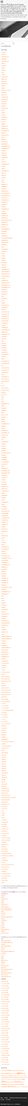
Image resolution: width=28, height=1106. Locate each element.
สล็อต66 (3, 759)
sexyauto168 (4, 509)
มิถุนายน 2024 (4, 1039)
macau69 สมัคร (5, 321)
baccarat (3, 121)
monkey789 (3, 336)
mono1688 (3, 339)
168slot (2, 63)
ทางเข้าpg (3, 712)
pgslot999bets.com (5, 424)
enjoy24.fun (3, 189)
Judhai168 (3, 267)
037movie (3, 52)
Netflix (2, 359)
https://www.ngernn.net (6, 976)
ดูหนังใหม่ (4, 697)
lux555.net (3, 309)
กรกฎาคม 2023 (5, 1064)
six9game (3, 527)
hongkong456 (4, 236)
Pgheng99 (3, 408)
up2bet (2, 627)
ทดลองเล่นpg (4, 699)
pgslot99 (3, 421)
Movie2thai (3, 347)
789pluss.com (4, 83)
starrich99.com (4, 560)
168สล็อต (3, 65)
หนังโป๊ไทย (4, 831)
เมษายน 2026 (4, 990)
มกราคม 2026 (4, 997)
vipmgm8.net (4, 645)
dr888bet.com (4, 184)
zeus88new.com (4, 661)
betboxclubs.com (5, 135)
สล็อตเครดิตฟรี (5, 791)
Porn (2, 439)
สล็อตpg (3, 779)
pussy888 (3, 455)
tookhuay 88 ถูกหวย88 (6, 587)
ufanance (3, 612)
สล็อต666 (3, 762)
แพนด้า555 (4, 878)
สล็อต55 (3, 757)
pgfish (15, 1073)
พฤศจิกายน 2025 (5, 1001)
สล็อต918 (3, 770)
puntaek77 (3, 450)
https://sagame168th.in (6, 946)
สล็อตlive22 (4, 777)
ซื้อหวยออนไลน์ (5, 679)
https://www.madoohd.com (7, 942)
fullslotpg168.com (5, 209)
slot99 (2, 901)
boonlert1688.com (5, 148)
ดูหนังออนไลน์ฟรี (5, 694)
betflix (2, 137)
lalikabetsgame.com (5, 285)
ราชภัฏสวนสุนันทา (6, 746)
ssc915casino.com (5, 556)
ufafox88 (3, 607)
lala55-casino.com (5, 283)
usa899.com (4, 629)
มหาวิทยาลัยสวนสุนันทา (7, 741)
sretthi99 (3, 551)
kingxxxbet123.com (5, 274)
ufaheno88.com (4, 609)
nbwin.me (3, 356)
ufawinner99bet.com (5, 623)
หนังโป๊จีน (3, 824)
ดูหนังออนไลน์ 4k (5, 692)
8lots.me (3, 86)
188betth (3, 70)
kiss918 (3, 278)
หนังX (2, 817)
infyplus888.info (4, 249)
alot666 (2, 112)
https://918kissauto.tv (6, 940)
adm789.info (4, 101)
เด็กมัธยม (3, 847)
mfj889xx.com (4, 332)
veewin (2, 634)
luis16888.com (4, 307)
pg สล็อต (3, 392)
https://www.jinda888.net (6, 910)
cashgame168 (4, 157)
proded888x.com (5, 441)
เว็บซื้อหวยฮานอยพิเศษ (7, 856)
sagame (3, 493)
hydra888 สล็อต (5, 242)
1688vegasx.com (5, 61)
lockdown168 (4, 298)
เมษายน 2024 (4, 1044)
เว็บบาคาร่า (19, 1086)
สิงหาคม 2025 (4, 1008)
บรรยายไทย (4, 717)
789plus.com (4, 79)
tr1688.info (3, 589)
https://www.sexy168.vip (6, 973)
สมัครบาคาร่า (5, 748)
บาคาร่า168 (4, 721)
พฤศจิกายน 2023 (5, 1055)
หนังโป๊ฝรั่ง (4, 826)
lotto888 (3, 303)
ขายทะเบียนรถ (5, 663)
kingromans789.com (5, 271)
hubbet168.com (4, 240)
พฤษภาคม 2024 (5, 1042)
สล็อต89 (3, 768)
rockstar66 (3, 482)
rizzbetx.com (4, 477)
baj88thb (3, 124)
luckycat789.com (5, 305)
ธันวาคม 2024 (4, 1026)
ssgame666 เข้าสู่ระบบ (6, 558)
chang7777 (3, 162)
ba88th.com (3, 119)
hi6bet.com (3, 233)
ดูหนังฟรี (3, 685)
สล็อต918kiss (4, 773)
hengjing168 (4, 231)
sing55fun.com (4, 522)
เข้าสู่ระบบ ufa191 (5, 838)
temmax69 (3, 574)
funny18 (3, 211)
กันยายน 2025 (4, 1006)
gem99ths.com (4, 215)
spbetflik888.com (5, 547)
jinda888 (3, 258)
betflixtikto (3, 139)
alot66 (2, 110)
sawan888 (3, 497)
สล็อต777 (3, 764)
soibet (2, 544)
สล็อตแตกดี (4, 802)
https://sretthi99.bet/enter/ (7, 238)
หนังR (2, 815)
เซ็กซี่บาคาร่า (4, 844)
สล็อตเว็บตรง (4, 793)
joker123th (3, 265)
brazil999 (3, 151)
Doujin (2, 180)
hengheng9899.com (5, 229)
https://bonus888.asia (6, 908)
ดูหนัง (2, 683)
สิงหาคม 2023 (4, 1062)
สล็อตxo (3, 782)
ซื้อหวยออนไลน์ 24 (6, 681)
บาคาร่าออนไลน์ (5, 723)
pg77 (2, 399)
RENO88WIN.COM (5, 471)
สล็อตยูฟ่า (3, 786)
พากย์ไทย (3, 732)
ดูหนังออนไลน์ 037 (6, 690)
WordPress (17, 1104)
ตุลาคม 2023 (4, 1057)
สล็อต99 (3, 775)
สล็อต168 (3, 755)
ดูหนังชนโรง (4, 971)
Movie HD (3, 343)
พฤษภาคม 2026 (5, 988)
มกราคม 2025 (4, 1024)
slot (2, 533)
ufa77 (2, 596)
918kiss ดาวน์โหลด (6, 90)
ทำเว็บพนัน (4, 715)
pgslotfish (3, 426)
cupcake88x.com (5, 171)
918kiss (3, 88)
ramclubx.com (4, 464)
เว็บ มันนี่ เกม (4, 851)
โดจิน (2, 882)
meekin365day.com (5, 330)
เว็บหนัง (3, 862)
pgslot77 (3, 419)
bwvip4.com (4, 153)
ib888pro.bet (4, 245)
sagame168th (4, 495)
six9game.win (4, 529)
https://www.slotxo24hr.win (7, 917)
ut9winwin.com (4, 632)
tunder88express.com (6, 591)
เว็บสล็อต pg (4, 860)
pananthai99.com (5, 377)
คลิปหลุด (3, 665)
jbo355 (2, 253)
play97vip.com (4, 435)
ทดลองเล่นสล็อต (5, 701)
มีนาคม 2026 (4, 992)
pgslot (2, 412)
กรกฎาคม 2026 (5, 983)
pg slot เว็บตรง (4, 388)
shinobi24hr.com (5, 520)
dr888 (2, 182)
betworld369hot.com (5, 146)
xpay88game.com (5, 656)
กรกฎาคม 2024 (5, 1037)
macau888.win (4, 323)
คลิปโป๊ (3, 668)
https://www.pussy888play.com (7, 951)
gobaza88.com (4, 222)
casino (2, 159)
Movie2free (3, 345)
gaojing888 (3, 213)
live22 (2, 296)
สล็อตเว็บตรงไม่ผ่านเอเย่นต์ (8, 797)
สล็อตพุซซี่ (4, 784)
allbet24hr (3, 106)
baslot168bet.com (5, 130)
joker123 (3, 260)
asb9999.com (4, 117)
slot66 (2, 902)
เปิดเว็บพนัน (4, 849)
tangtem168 (3, 569)
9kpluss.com (4, 95)
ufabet (2, 600)
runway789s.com (5, 491)
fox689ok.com (4, 202)
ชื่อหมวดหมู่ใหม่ (5, 676)
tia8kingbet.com (4, 580)
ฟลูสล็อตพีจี (4, 739)
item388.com (4, 251)
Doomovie (3, 177)
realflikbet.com (4, 468)
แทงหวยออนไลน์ (5, 876)
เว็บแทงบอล (4, 869)
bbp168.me (3, 133)
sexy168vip (3, 506)
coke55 (2, 168)
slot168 (2, 538)
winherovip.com (4, 650)
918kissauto (4, 92)
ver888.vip (3, 641)
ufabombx (3, 603)
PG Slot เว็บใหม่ (5, 390)
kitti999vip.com (4, 280)
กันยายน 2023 (4, 1060)
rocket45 (3, 480)
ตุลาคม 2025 (4, 1004)
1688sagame (4, 59)
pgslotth (3, 428)
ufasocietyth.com (5, 621)
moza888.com (4, 352)
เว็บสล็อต (3, 858)
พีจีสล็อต (3, 735)
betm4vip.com (4, 142)
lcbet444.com (4, 289)
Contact (6, 1098)
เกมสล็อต (3, 835)
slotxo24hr (3, 542)
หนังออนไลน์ (4, 822)
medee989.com (4, 327)
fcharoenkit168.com (5, 193)
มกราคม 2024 (4, 1051)
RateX (2, 466)
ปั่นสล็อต (3, 726)
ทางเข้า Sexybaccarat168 (7, 710)
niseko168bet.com (5, 361)
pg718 (2, 397)
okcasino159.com (5, 368)
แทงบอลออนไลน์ (5, 873)
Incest (2, 247)
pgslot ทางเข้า (4, 415)
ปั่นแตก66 (3, 728)
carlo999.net (4, 155)
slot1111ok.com (4, 535)
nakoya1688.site (5, 354)
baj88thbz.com (4, 126)
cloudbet (3, 166)
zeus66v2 (3, 659)
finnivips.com (4, 198)
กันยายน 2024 (4, 1033)
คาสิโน (3, 670)
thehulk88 (3, 576)
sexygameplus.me (5, 518)
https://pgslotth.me (5, 929)
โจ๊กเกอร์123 (4, 880)
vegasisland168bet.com (6, 636)
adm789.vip (3, 104)
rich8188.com (4, 475)
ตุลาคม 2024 (4, 1030)
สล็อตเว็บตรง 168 (5, 795)
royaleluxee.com (4, 486)
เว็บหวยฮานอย (5, 867)
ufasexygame (4, 616)
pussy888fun (4, 457)
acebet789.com (4, 97)
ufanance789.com (5, 614)
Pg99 (2, 401)
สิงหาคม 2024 (4, 1035)
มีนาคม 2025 (4, 1019)
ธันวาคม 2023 (4, 1053)
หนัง (2, 811)
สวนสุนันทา (4, 806)
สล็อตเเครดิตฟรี (5, 800)
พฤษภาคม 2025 (5, 1015)
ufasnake (3, 618)
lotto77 (2, 300)
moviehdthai (4, 350)
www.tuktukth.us (4, 652)
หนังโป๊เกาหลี (4, 829)
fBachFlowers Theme (5, 1104)
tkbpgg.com (3, 585)
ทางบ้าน (3, 703)
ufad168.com (4, 605)
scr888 (2, 504)
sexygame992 (4, 515)
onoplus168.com (4, 372)
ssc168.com (4, 553)
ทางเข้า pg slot (5, 708)
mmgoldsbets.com (5, 334)
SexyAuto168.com (5, 511)
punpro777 (3, 446)
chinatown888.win (5, 164)
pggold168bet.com (5, 403)
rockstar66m (4, 484)
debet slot (3, 173)
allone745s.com (4, 108)
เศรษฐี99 (3, 871)
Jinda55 (3, 256)
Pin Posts (8, 1099)
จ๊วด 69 (3, 674)
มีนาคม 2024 (4, 1046)
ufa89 (2, 598)
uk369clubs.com (4, 625)
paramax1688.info (5, 381)
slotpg (2, 918)
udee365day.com (5, 594)
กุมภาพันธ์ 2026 (5, 995)
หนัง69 (3, 813)
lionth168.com (4, 292)
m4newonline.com (5, 312)
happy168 (3, 227)
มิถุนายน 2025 (4, 1013)
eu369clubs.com (4, 191)
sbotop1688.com (5, 502)
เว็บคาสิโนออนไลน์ (6, 853)
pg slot (2, 386)
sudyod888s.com (5, 562)
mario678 (3, 325)
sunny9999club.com (5, 565)
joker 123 (3, 895)
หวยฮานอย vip (5, 833)
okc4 (2, 365)
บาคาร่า (3, 719)
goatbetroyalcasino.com (6, 220)
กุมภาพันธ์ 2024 (5, 1048)
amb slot (3, 115)
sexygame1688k (4, 513)
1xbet (2, 72)
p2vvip (2, 374)
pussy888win (4, 459)
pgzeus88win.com (5, 433)
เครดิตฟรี (3, 842)
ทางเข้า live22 (4, 706)
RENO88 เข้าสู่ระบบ (20, 1075)
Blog (2, 1098)
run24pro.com (4, 488)
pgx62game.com (5, 430)
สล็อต (2, 750)
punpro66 (3, 444)
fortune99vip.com (5, 200)
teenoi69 (3, 571)
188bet (2, 68)
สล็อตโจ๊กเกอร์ (5, 804)
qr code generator (5, 462)
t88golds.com (4, 567)
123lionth (3, 54)
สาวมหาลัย (4, 809)
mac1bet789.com (5, 316)
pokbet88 (3, 437)
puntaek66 (3, 448)
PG (2, 383)
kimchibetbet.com (5, 269)
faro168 (15, 1070)
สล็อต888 (3, 766)
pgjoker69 (3, 410)
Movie (2, 341)
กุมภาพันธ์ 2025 (5, 1022)
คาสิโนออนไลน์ (5, 672)
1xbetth (3, 74)
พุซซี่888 (3, 737)
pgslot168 (3, 417)
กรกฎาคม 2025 (5, 1010)
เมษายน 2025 (4, 1017)
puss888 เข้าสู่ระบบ (6, 453)
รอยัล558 (3, 744)
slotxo (2, 540)
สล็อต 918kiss (4, 753)
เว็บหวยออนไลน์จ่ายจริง (7, 864)
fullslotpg (3, 206)
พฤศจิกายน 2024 (5, 1028)
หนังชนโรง (4, 820)
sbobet (2, 500)
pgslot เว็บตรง (4, 960)
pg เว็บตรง (3, 394)
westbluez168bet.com (6, 647)
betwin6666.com (4, 144)
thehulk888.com (4, 578)
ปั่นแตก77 (3, 730)
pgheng (2, 406)
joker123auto (4, 262)
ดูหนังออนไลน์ (5, 688)
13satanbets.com (5, 57)
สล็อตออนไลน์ (5, 788)
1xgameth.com (4, 77)
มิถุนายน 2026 (4, 986)
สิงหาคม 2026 (4, 981)
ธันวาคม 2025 (4, 999)
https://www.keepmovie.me (7, 969)
